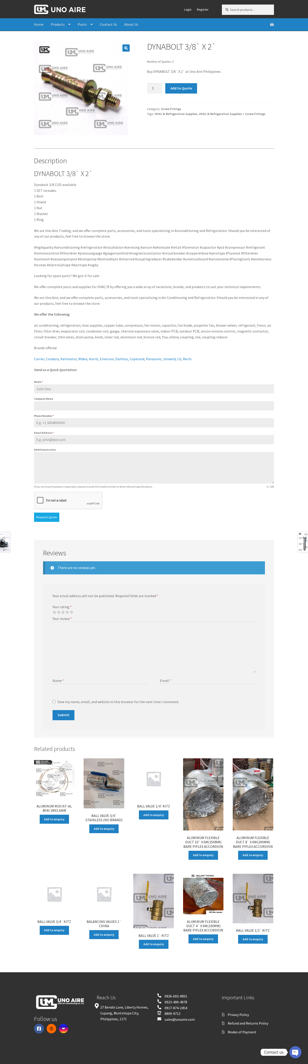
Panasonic (154, 359)
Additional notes (45, 449)
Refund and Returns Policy (248, 1023)
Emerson (107, 359)
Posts (82, 24)
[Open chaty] (295, 1052)
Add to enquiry (54, 819)
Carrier (39, 359)
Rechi (187, 359)
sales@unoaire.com (180, 1019)
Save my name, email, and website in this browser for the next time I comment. (118, 701)
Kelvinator (68, 359)
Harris (93, 359)
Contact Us (108, 24)
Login (187, 9)
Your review (62, 618)
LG (179, 359)
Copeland (137, 359)
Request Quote (46, 517)
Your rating (62, 607)
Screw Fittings (171, 109)
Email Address (44, 432)
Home (39, 24)
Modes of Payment (242, 1032)
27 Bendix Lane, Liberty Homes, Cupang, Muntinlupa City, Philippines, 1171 (124, 1013)
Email (165, 680)
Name (38, 381)
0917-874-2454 (176, 1008)
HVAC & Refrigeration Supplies (176, 114)
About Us (131, 24)
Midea (82, 359)
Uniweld (169, 359)
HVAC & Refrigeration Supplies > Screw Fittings (232, 114)
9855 (183, 996)
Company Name (43, 398)
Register (203, 9)
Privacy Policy (238, 1014)
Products (58, 24)
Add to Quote (181, 88)
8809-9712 (172, 1013)
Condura (52, 359)
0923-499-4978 (176, 1002)
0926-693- (172, 996)
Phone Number (44, 415)
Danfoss (121, 359)
